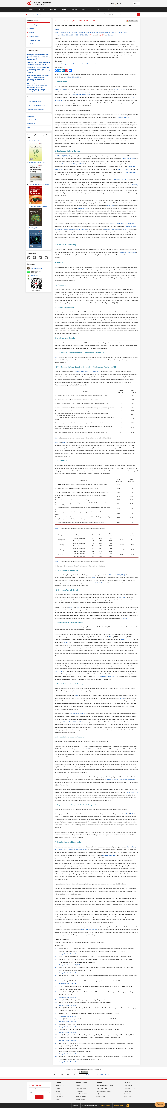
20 (56, 1056)
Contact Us (31, 123)
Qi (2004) (126, 229)
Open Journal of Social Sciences (39, 184)
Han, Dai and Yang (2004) (127, 779)
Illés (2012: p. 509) (120, 89)
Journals (53, 9)
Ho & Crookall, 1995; (69, 229)
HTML (82, 35)
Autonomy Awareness (73, 64)
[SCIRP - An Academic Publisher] (39, 3)
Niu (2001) (115, 779)
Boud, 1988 (110, 205)
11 (55, 1008)
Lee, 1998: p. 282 (123, 169)
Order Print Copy (32, 120)
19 (56, 1048)
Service (99, 1083)
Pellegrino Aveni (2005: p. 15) (72, 722)
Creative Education (34, 141)
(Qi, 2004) (135, 185)
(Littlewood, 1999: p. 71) (124, 117)
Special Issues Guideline (36, 109)
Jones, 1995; (59, 229)
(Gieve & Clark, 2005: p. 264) (106, 676)
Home (31, 9)
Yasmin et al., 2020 (82, 849)
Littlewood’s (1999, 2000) (117, 223)
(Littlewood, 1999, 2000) (81, 371)
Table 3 (64, 442)
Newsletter (30, 116)
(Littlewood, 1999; (130, 226)
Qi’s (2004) (131, 223)
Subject (58, 1088)
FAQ (28, 127)
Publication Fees (34, 40)
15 (56, 1029)
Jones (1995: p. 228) (128, 158)
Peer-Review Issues (82, 1094)
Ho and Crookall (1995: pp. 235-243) (73, 164)
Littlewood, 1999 (83, 208)
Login (136, 3)
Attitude (95, 64)
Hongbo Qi (58, 29)
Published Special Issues (36, 105)
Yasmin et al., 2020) (82, 229)
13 (56, 1019)
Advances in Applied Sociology (38, 206)
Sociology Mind (33, 228)
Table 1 (57, 357)
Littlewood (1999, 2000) (120, 179)
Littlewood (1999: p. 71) (64, 156)
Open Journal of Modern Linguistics (65, 21)
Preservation (128, 1091)
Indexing (32, 44)
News (74, 9)
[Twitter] (28, 257)
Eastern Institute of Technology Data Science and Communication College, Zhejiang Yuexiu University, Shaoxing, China (91, 32)
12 (56, 1013)
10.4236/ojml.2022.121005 (66, 35)
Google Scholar (64, 954)
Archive (31, 32)
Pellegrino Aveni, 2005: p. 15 (78, 713)
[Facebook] (34, 257)
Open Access (128, 1085)
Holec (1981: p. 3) (60, 89)
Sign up (75, 1105)
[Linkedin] (40, 257)
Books (64, 9)
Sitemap (58, 1094)
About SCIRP (81, 1083)
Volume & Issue (100, 1096)
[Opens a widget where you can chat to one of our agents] (159, 1104)
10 (56, 1002)
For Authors (79, 1091)
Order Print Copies (101, 1088)
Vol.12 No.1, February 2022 (86, 21)
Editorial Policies (81, 1088)
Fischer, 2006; (63, 849)
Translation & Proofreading (104, 1091)
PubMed (79, 965)
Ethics (78, 1085)
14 (56, 1024)
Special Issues (80, 1099)
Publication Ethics (129, 1088)
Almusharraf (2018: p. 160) (81, 94)
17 (56, 1037)
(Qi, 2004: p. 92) (95, 371)
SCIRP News (105, 1105)
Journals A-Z (60, 1085)
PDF (76, 35)
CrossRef (73, 954)
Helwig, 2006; (72, 849)
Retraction (127, 1094)
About (84, 9)
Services (95, 9)
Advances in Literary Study (37, 162)
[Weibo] (46, 257)
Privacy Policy (128, 1096)
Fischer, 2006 (59, 671)
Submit (106, 9)
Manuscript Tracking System (104, 1085)
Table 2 (57, 442)
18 (56, 1043)
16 (56, 1035)
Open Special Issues (34, 101)
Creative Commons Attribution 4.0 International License (98, 1075)
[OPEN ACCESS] (116, 3)
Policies (127, 1083)
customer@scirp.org (37, 268)
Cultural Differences (87, 64)
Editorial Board (34, 36)
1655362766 (34, 275)
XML (86, 35)
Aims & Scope (33, 25)
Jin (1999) (107, 779)
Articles (42, 9)
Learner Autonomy (60, 64)
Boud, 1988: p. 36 (132, 792)
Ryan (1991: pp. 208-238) (89, 929)
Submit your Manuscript (89, 1105)
